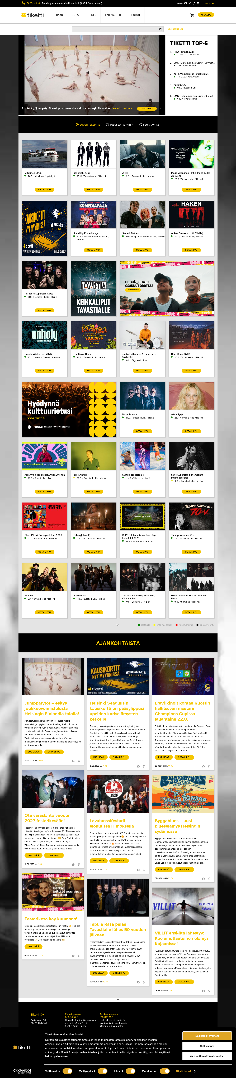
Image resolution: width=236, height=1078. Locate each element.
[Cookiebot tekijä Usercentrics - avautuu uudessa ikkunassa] (22, 1071)
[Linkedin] (198, 3)
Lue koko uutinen (122, 108)
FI (209, 3)
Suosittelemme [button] (89, 124)
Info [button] (93, 15)
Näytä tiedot (183, 1071)
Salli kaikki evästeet (207, 1035)
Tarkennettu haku (174, 29)
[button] (22, 108)
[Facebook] (185, 3)
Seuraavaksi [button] (151, 124)
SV (212, 3)
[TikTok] (194, 3)
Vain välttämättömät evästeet (207, 1056)
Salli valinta (207, 1046)
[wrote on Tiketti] (53, 676)
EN (206, 3)
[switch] (102, 1071)
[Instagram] (190, 3)
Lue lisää (33, 752)
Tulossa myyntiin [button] (121, 124)
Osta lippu (54, 752)
